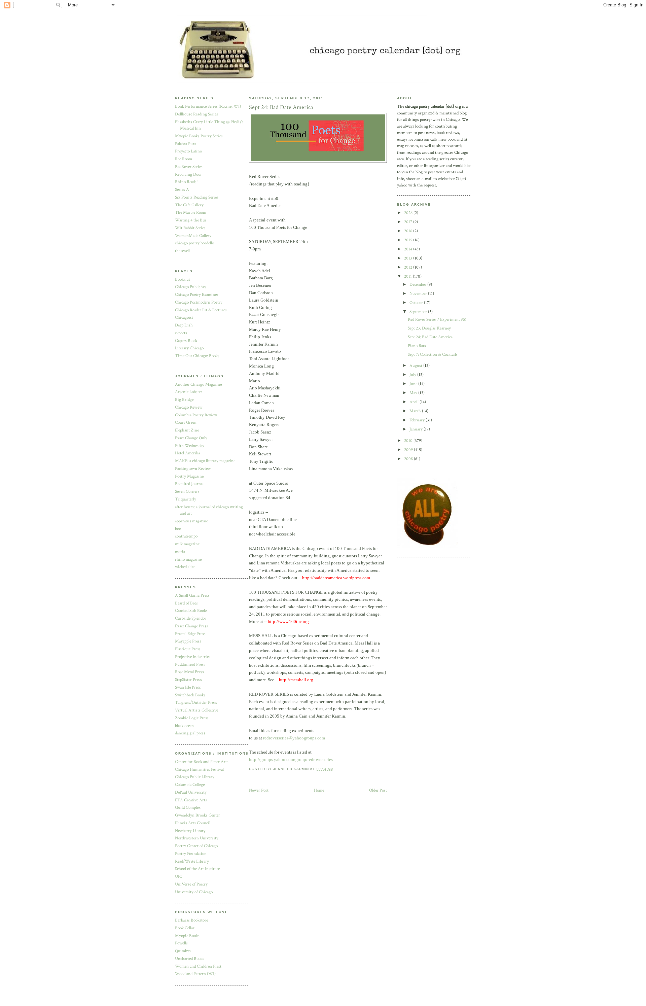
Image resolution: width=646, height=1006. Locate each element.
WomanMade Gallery (193, 236)
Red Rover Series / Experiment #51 (437, 319)
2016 (408, 231)
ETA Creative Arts (191, 800)
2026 (409, 213)
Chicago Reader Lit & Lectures (201, 310)
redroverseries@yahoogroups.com (294, 737)
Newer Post (258, 790)
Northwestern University (196, 838)
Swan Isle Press (188, 687)
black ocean (184, 726)
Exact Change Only (191, 438)
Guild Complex (188, 807)
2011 (408, 276)
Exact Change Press (191, 626)
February (417, 420)
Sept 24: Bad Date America (430, 337)
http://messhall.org (296, 679)
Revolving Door (188, 174)
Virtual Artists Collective (196, 710)
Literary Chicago (189, 348)
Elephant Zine (187, 430)
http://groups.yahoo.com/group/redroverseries (291, 759)
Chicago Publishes (190, 287)
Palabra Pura (185, 144)
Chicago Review (188, 407)
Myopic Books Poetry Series (199, 136)
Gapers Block (186, 341)
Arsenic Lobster (188, 392)
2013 (408, 258)
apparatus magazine (191, 521)
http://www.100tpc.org (288, 621)
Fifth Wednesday (189, 446)
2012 (408, 267)
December (418, 284)
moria (180, 552)
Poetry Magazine (189, 476)
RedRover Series (189, 167)
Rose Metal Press (189, 672)
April (414, 402)
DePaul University (191, 792)
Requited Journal (189, 484)
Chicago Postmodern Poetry (198, 302)
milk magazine (187, 544)
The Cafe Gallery (189, 205)
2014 (408, 249)
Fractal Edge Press (190, 634)
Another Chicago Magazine (198, 384)
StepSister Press (188, 680)
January (416, 429)
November (418, 294)
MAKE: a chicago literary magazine (205, 461)
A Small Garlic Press (192, 595)
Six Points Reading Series (196, 197)
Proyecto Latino (188, 151)
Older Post (378, 790)
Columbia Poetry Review (196, 415)
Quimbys (183, 951)
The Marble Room (190, 212)
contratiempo (186, 536)
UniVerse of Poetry (191, 884)
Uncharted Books (189, 959)
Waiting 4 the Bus (191, 220)
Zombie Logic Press (192, 718)
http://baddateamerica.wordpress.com (336, 577)
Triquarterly (185, 499)
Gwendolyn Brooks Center (197, 815)
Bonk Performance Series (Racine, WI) (208, 106)
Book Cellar (184, 928)
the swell (182, 251)
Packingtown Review (193, 469)
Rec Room (183, 159)
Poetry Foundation (191, 854)
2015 (408, 240)
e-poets (181, 333)
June (413, 384)
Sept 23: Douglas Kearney (429, 328)
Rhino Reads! (186, 182)
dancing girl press (190, 733)
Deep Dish (184, 325)
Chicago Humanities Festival (199, 769)
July (413, 375)
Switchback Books (190, 695)
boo (178, 529)
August (416, 366)
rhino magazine (188, 559)
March (415, 411)
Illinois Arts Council (192, 823)
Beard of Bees (186, 603)
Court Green (185, 422)
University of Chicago (194, 892)
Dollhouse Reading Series (196, 114)
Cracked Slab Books (191, 611)
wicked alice (185, 567)
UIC (178, 876)
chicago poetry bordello (194, 243)
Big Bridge (184, 400)
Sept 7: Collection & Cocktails (433, 354)
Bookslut (182, 279)
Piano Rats (417, 346)
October (416, 303)
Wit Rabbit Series (190, 228)
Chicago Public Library (194, 777)
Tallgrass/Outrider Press (196, 702)
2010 (409, 441)
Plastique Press (188, 649)
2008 (409, 459)
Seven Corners (187, 491)
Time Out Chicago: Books (197, 356)
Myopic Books (187, 936)
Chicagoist (184, 317)
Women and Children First (198, 966)
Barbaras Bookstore (191, 920)
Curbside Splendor (190, 618)
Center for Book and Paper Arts (201, 762)
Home (319, 790)
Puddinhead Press (190, 664)
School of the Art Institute (197, 869)
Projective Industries (192, 657)
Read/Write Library (192, 861)
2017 (408, 222)
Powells (181, 943)
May (413, 393)
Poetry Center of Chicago (196, 846)
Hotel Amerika (187, 453)
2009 (409, 450)
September (418, 312)
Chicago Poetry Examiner (196, 295)
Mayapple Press (188, 641)
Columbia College (190, 785)
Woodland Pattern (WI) (195, 974)
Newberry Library (190, 831)
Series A (182, 190)
